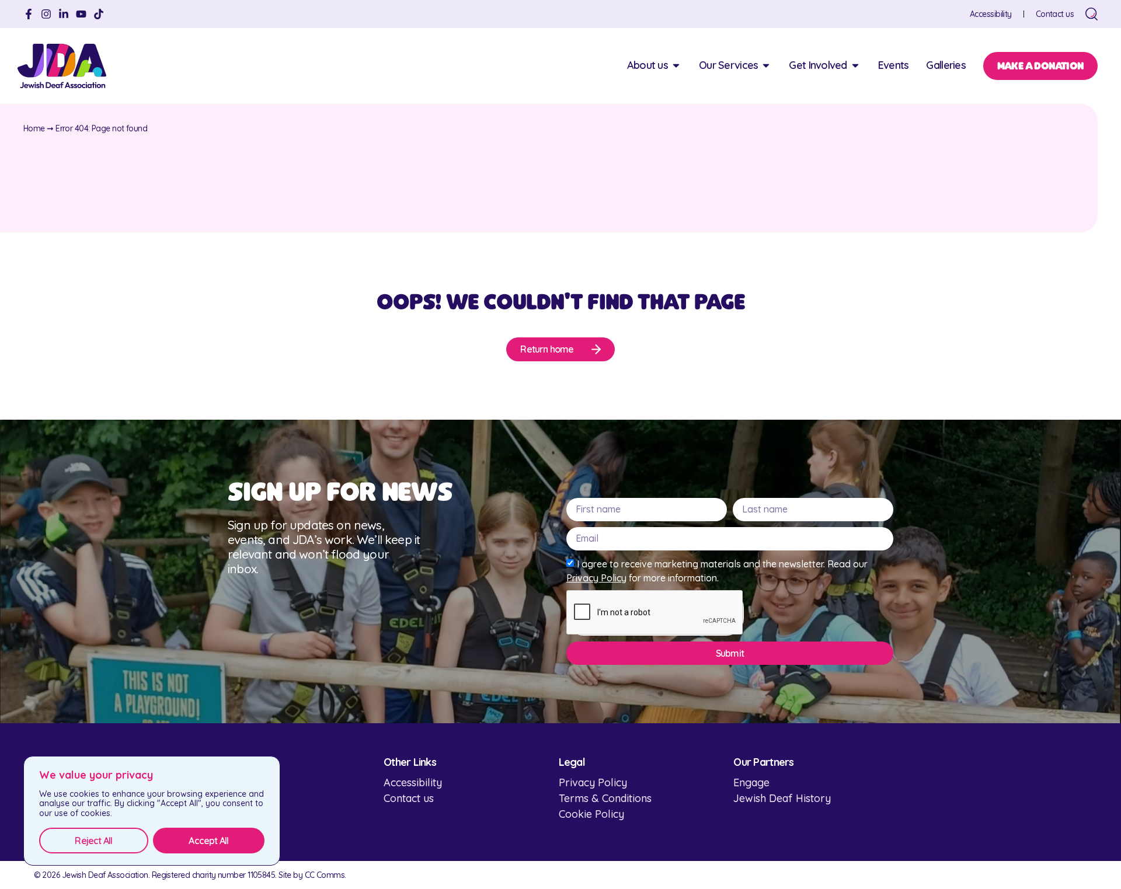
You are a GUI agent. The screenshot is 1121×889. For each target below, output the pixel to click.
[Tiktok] (98, 14)
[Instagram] (46, 14)
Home (34, 128)
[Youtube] (81, 14)
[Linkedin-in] (63, 14)
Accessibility (991, 14)
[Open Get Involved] (855, 65)
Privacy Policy (596, 578)
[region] (151, 811)
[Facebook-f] (28, 14)
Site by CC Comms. (312, 875)
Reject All (93, 840)
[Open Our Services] (766, 65)
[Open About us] (676, 65)
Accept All (208, 840)
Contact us (1055, 14)
